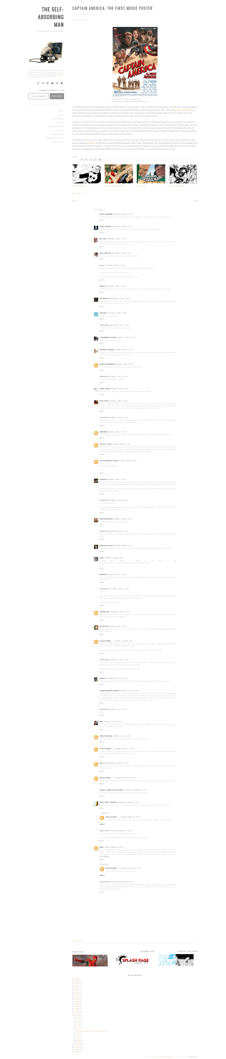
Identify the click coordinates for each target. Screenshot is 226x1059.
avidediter (104, 612)
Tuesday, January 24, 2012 (135, 790)
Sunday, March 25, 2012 (130, 817)
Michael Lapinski (107, 349)
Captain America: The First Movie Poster (91, 1031)
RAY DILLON (104, 626)
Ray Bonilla (105, 298)
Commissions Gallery (55, 138)
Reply (102, 220)
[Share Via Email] (100, 159)
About (61, 111)
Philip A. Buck (106, 444)
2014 (77, 1006)
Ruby (102, 847)
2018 (77, 997)
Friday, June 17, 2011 (118, 626)
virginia (103, 313)
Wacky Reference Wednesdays (51, 74)
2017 (77, 999)
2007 (77, 1052)
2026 (77, 979)
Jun (78, 1029)
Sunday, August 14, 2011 (125, 748)
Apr (78, 1036)
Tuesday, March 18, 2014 (131, 868)
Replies (105, 813)
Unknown (103, 432)
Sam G (102, 558)
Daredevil (91, 143)
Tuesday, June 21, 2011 (119, 659)
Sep (78, 1022)
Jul (78, 1027)
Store (61, 115)
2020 (77, 993)
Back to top (78, 941)
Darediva (103, 574)
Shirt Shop (59, 130)
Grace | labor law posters (111, 790)
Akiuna (102, 678)
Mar (78, 1038)
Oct (78, 1020)
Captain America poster (181, 110)
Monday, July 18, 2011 (113, 721)
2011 (77, 1013)
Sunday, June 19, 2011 (124, 641)
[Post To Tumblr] (95, 159)
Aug (78, 1024)
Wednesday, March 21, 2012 (128, 802)
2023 (77, 986)
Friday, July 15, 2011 (118, 709)
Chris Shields (106, 226)
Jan (78, 1042)
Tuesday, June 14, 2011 (119, 589)
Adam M (103, 286)
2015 (77, 1004)
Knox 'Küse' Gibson (108, 802)
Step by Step (58, 142)
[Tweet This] (86, 159)
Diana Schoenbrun (107, 364)
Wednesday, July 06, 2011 (117, 678)
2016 (77, 1002)
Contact (60, 122)
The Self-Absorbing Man (51, 16)
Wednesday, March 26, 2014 (121, 882)
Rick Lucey (104, 401)
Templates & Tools (56, 126)
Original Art (58, 119)
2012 (77, 1011)
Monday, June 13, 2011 (119, 500)
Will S (102, 763)
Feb (78, 1040)
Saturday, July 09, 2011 (129, 690)
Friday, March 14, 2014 (114, 847)
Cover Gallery (57, 134)
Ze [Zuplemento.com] (109, 460)
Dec (78, 1015)
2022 (77, 988)
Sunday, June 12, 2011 (126, 337)
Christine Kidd (106, 736)
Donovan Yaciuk (106, 545)
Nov (79, 1017)
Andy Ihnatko (105, 253)
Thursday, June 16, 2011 (120, 612)
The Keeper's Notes (108, 337)
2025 (77, 981)
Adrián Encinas (106, 519)
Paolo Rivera (105, 641)
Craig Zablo (105, 388)
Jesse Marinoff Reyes (109, 690)
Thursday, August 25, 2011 (126, 778)
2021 (77, 990)
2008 (77, 1049)
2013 (77, 1008)
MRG (101, 721)
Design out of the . (187, 1057)
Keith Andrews (106, 214)
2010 (77, 1045)
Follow (57, 96)
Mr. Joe (103, 238)
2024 (77, 984)
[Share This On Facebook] (82, 159)
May (79, 1033)
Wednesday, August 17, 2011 (117, 763)
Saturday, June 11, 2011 (123, 214)
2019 (77, 995)
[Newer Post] (74, 201)
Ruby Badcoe (104, 856)
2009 (77, 1047)
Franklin (103, 479)
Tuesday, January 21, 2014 (121, 830)
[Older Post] (195, 201)
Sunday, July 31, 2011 (122, 736)
